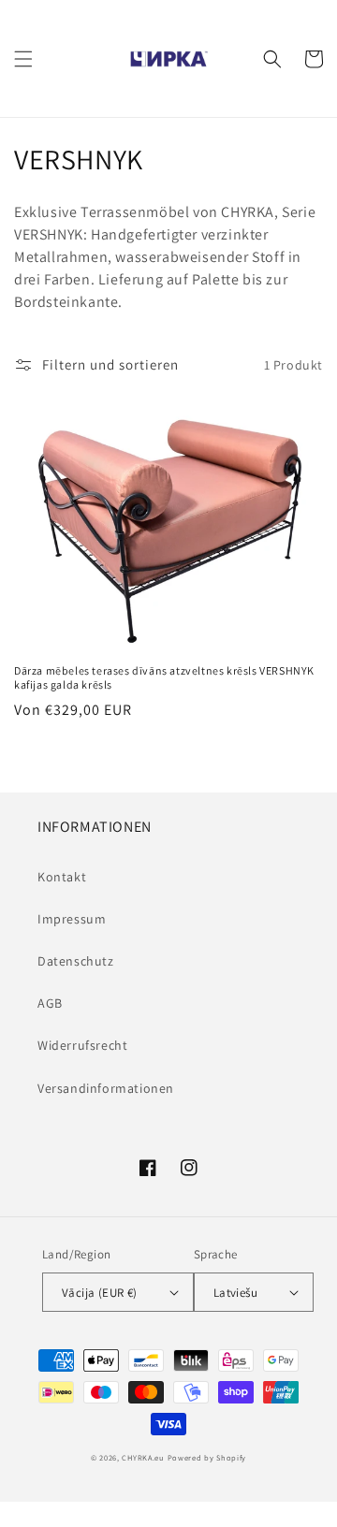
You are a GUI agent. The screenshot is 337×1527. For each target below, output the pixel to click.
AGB (50, 1003)
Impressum (71, 918)
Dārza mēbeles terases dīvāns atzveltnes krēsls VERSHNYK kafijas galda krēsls (164, 677)
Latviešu (235, 1293)
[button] (23, 59)
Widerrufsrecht (82, 1045)
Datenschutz (75, 961)
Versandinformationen (105, 1088)
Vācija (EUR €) (100, 1293)
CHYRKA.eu (143, 1457)
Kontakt (61, 876)
